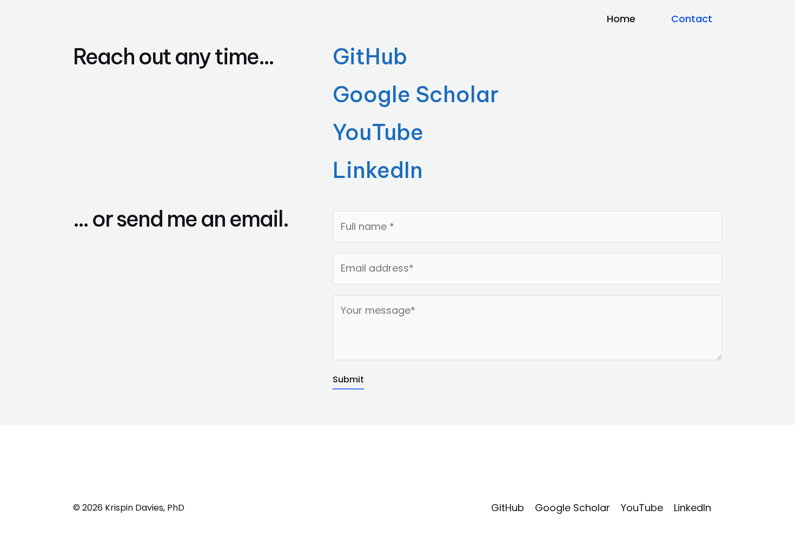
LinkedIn (378, 170)
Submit (348, 379)
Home (621, 18)
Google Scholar (416, 94)
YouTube (378, 132)
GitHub (370, 56)
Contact (691, 18)
